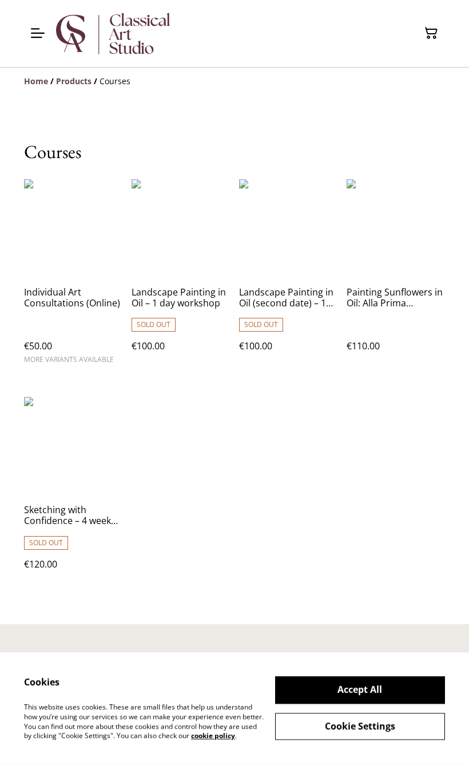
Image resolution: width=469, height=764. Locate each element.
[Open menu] (37, 33)
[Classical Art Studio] (113, 33)
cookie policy (213, 736)
